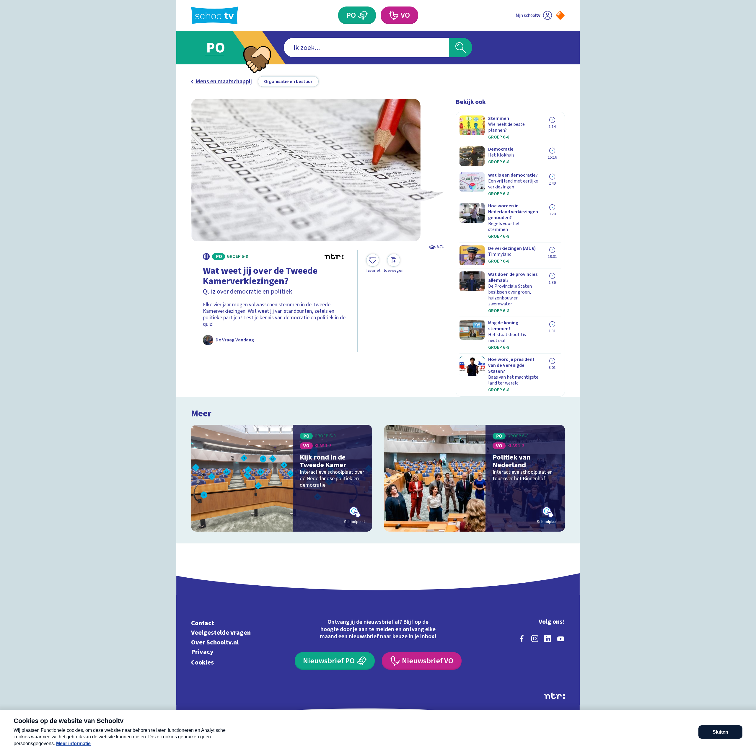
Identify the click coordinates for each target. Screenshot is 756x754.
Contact (202, 623)
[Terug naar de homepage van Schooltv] (214, 15)
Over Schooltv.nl (215, 642)
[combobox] (366, 47)
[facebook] (521, 638)
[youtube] (560, 638)
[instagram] (534, 638)
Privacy (202, 652)
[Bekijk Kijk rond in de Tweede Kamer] (281, 478)
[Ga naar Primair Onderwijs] (220, 47)
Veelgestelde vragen (221, 632)
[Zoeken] (460, 47)
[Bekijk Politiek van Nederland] (474, 478)
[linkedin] (547, 638)
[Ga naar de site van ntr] (554, 696)
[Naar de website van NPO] (560, 15)
